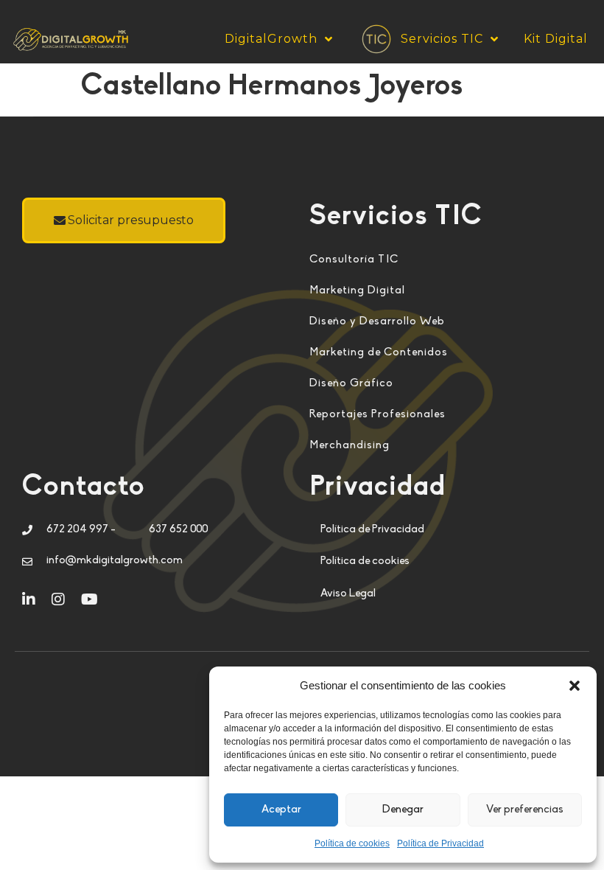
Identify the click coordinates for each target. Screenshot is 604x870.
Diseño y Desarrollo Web (377, 321)
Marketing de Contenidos (378, 352)
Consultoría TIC (353, 259)
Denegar (403, 809)
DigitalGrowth (271, 39)
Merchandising (349, 445)
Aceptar (281, 809)
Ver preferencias (524, 809)
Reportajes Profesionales (377, 414)
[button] (574, 685)
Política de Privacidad (440, 843)
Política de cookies (352, 843)
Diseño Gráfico (351, 383)
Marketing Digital (357, 290)
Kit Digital (556, 39)
